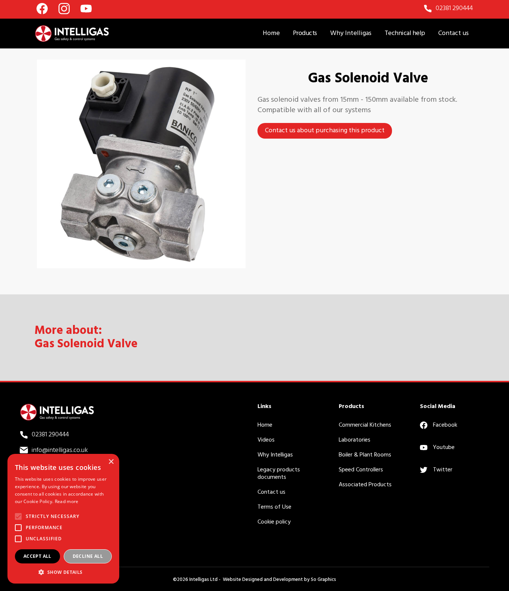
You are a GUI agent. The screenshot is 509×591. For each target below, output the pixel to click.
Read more (67, 501)
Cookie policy (274, 522)
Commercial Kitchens (365, 425)
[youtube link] (86, 8)
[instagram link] (64, 8)
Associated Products (365, 485)
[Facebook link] (42, 8)
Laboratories (354, 440)
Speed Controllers (361, 470)
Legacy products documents (278, 473)
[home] (72, 33)
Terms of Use (274, 507)
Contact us (453, 33)
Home (271, 33)
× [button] (111, 462)
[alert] (63, 519)
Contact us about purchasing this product (325, 130)
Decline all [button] (88, 556)
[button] (305, 33)
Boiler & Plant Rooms (365, 455)
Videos (266, 440)
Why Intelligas (351, 33)
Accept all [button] (37, 556)
